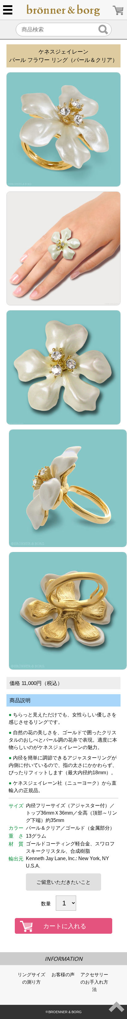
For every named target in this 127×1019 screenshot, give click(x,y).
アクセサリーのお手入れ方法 (94, 982)
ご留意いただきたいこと (63, 882)
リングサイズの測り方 (31, 978)
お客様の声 (63, 974)
